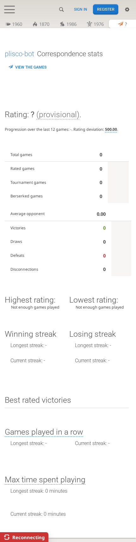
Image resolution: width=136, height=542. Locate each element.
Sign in (80, 9)
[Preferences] (127, 9)
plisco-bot (19, 54)
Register (105, 9)
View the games (30, 67)
